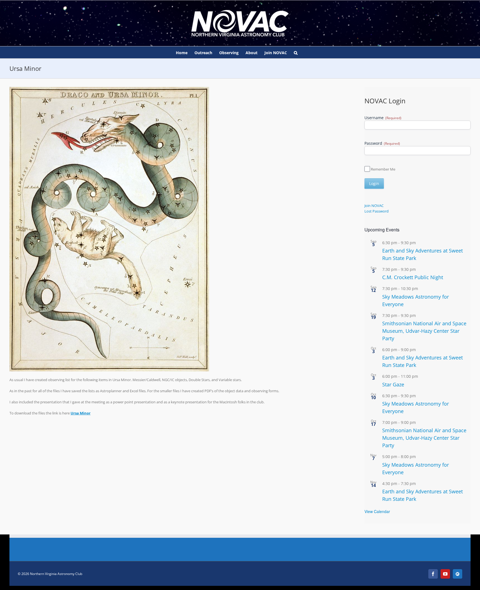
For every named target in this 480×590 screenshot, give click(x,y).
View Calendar (377, 511)
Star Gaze (393, 384)
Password (382, 143)
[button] (296, 52)
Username (382, 117)
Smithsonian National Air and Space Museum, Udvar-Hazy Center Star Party (424, 331)
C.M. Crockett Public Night (412, 277)
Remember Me (383, 169)
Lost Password (376, 211)
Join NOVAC (374, 205)
